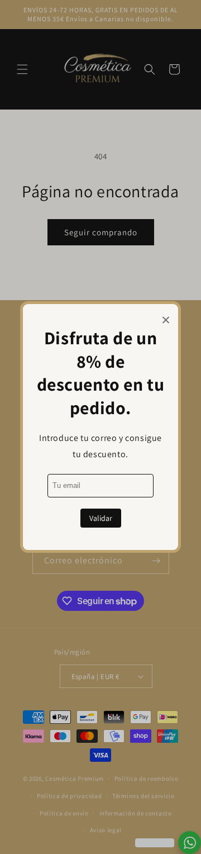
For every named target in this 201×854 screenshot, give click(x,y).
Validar (100, 518)
